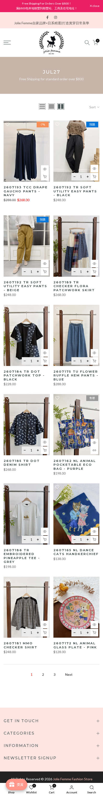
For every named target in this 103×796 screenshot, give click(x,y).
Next (69, 674)
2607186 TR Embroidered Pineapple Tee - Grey (22, 556)
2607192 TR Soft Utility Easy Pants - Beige (25, 286)
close (95, 6)
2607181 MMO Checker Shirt (20, 645)
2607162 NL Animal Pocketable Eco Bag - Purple (74, 465)
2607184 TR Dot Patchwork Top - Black (24, 375)
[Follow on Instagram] (55, 17)
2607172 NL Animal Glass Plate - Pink (75, 645)
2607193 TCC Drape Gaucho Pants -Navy (26, 191)
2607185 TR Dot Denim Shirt (22, 463)
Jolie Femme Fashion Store (72, 779)
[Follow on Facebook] (47, 17)
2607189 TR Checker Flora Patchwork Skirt (74, 286)
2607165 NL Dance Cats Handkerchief (76, 552)
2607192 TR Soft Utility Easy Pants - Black (75, 191)
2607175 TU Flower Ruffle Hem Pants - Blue (75, 375)
